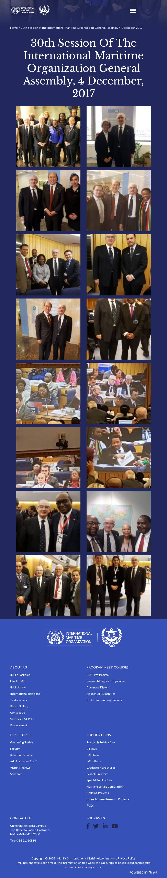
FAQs (90, 805)
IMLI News (94, 755)
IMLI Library (18, 687)
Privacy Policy (126, 858)
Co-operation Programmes (104, 700)
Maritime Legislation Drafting (105, 786)
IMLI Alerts (94, 761)
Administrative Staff (23, 761)
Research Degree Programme (106, 681)
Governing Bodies (21, 742)
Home (14, 27)
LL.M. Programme (98, 674)
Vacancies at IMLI (22, 719)
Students (16, 774)
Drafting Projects (98, 793)
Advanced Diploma (99, 687)
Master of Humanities (101, 693)
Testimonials (18, 700)
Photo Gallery (19, 706)
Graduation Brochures (101, 767)
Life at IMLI (18, 681)
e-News (92, 748)
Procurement (18, 725)
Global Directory (97, 774)
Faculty (15, 748)
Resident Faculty (21, 755)
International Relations (25, 693)
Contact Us (17, 712)
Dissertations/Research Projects (108, 799)
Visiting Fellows (20, 767)
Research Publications (101, 742)
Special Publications (99, 780)
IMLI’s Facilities (20, 674)
